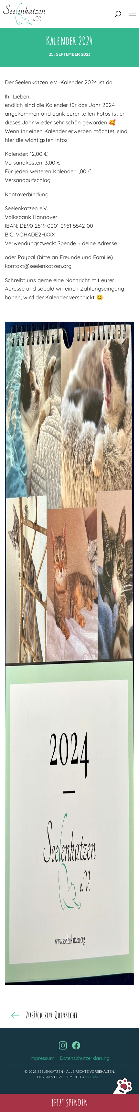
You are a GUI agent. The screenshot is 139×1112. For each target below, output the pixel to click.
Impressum (42, 1058)
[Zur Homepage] (24, 14)
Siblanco (93, 1077)
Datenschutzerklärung (85, 1058)
